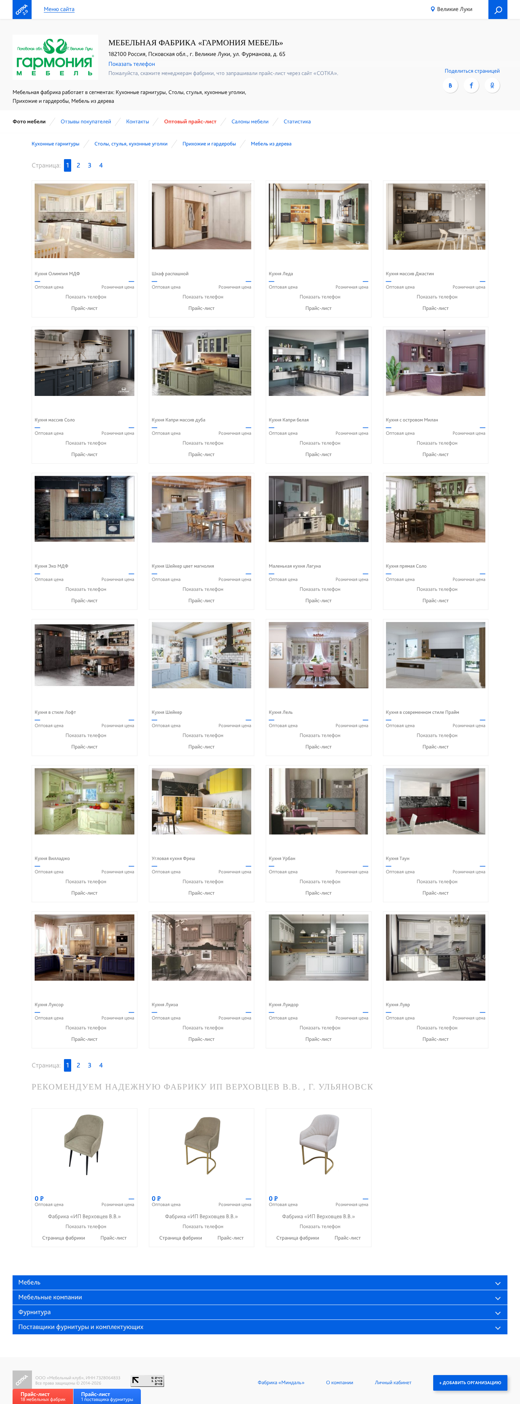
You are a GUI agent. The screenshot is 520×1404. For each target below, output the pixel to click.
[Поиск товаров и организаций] (497, 9)
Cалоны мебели (249, 121)
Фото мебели (29, 121)
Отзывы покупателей (86, 121)
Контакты (137, 121)
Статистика (297, 121)
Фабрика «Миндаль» (281, 1383)
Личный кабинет (393, 1383)
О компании (339, 1383)
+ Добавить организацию (470, 1382)
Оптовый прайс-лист (190, 121)
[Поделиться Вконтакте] (450, 85)
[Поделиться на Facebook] (471, 85)
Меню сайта (59, 9)
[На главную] (22, 9)
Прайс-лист (84, 308)
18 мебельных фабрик (43, 1396)
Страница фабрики (64, 1238)
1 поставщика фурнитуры (107, 1396)
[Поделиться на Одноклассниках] (492, 85)
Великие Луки (454, 9)
